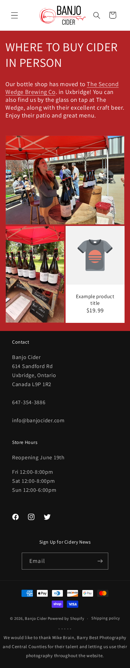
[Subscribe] (100, 561)
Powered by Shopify (66, 618)
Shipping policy (105, 618)
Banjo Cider (36, 618)
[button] (15, 15)
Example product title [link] (95, 299)
